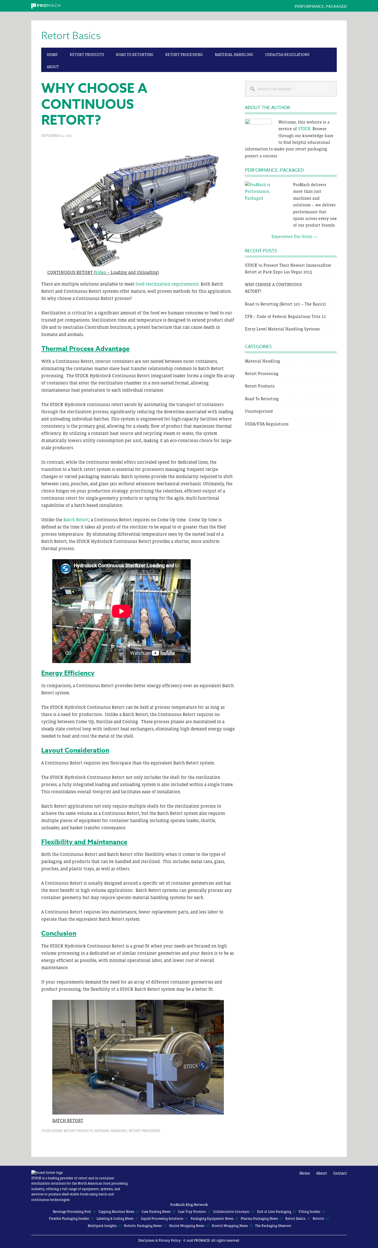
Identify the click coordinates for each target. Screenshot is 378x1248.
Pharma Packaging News (259, 1219)
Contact (340, 1173)
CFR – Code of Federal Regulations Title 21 (285, 316)
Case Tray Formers (192, 1212)
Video (101, 272)
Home (304, 1173)
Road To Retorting (262, 398)
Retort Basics (71, 36)
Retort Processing (144, 1131)
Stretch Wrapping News (230, 1226)
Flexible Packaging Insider (69, 1219)
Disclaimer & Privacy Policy (159, 1240)
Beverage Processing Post (72, 1212)
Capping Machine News (116, 1212)
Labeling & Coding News (115, 1219)
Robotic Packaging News (143, 1226)
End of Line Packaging (274, 1212)
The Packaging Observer (273, 1226)
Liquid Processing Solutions (162, 1219)
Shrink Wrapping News (186, 1226)
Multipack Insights (102, 1226)
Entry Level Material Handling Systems (282, 329)
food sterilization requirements (167, 283)
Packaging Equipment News (212, 1219)
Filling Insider (309, 1212)
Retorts (318, 1219)
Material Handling (110, 1131)
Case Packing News (156, 1212)
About (321, 1173)
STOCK (304, 128)
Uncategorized (259, 411)
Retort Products (78, 1131)
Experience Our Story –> (281, 236)
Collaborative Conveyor (231, 1212)
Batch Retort (76, 519)
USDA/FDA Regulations (267, 424)
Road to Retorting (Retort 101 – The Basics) (285, 304)
